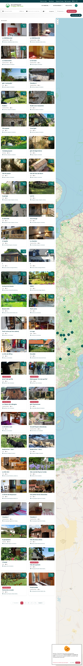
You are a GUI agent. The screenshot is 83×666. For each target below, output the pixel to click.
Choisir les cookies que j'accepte (60, 662)
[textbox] (11, 11)
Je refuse (72, 662)
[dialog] (67, 654)
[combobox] (11, 11)
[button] (68, 354)
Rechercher (72, 11)
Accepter (78, 662)
